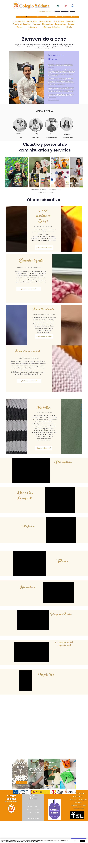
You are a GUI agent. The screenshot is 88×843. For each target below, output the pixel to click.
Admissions (37, 809)
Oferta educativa (45, 21)
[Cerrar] (86, 841)
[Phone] (72, 5)
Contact (36, 812)
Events (36, 806)
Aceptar (82, 840)
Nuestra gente (32, 21)
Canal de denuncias (33, 818)
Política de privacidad (33, 841)
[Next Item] (81, 172)
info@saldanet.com (78, 808)
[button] (28, 289)
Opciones (76, 840)
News (35, 804)
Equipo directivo (18, 21)
